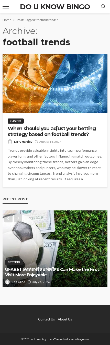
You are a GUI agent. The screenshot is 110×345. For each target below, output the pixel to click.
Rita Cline (18, 282)
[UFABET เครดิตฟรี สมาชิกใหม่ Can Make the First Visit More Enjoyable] (55, 248)
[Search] (103, 6)
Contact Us (46, 319)
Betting (14, 262)
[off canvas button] (6, 6)
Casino (15, 121)
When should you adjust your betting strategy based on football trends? (52, 131)
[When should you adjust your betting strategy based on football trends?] (55, 83)
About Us (65, 319)
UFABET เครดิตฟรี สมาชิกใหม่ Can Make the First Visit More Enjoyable (52, 272)
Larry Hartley (23, 142)
